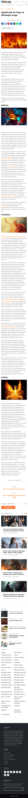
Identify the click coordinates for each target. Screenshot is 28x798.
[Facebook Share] (2, 23)
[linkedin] (11, 772)
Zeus (10, 134)
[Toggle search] (23, 2)
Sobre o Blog (7, 753)
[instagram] (17, 2)
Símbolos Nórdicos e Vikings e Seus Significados (16, 636)
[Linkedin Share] (11, 23)
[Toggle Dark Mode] (20, 2)
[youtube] (17, 772)
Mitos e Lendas (20, 611)
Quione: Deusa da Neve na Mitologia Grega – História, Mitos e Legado (14, 551)
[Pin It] (8, 23)
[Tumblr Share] (14, 23)
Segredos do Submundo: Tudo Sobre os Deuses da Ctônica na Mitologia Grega (13, 596)
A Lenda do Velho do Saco (15, 620)
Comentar (9, 507)
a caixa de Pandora (9, 327)
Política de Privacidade (9, 759)
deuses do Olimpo (6, 159)
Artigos (2, 5)
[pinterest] (14, 772)
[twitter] (5, 775)
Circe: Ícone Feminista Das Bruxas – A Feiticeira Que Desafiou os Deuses (13, 530)
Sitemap (6, 761)
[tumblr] (8, 772)
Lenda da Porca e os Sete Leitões (17, 628)
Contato (6, 763)
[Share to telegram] (20, 23)
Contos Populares (10, 5)
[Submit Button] (22, 789)
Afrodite (3, 206)
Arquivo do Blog (8, 757)
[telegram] (5, 772)
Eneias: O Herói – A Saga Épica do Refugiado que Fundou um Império (13, 573)
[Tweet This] (5, 23)
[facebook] (15, 2)
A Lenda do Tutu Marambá (15, 613)
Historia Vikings (19, 5)
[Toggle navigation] (25, 2)
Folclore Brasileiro (13, 611)
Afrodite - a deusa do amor (8, 195)
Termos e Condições (9, 755)
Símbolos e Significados (14, 634)
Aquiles (12, 166)
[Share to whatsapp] (17, 23)
